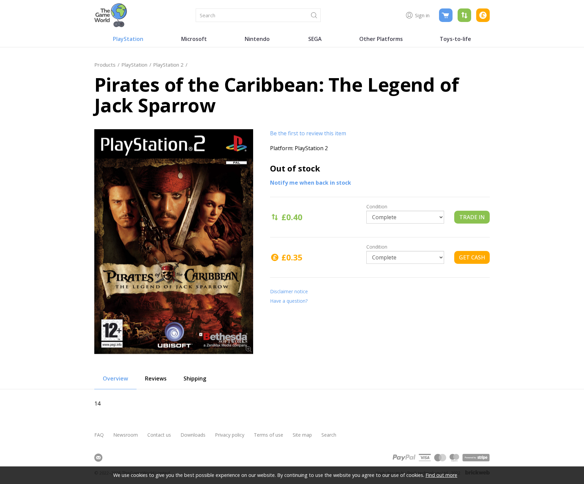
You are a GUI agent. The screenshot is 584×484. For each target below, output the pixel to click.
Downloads (192, 435)
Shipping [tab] (195, 378)
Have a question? (289, 301)
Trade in (472, 217)
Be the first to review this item (308, 133)
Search (328, 435)
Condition (376, 206)
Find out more (441, 475)
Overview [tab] (115, 378)
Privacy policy (229, 435)
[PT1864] (173, 241)
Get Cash (472, 257)
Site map (302, 435)
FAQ (99, 435)
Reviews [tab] (156, 378)
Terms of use (268, 435)
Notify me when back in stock (310, 182)
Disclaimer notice (289, 291)
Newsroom (125, 435)
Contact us (159, 435)
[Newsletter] (98, 457)
